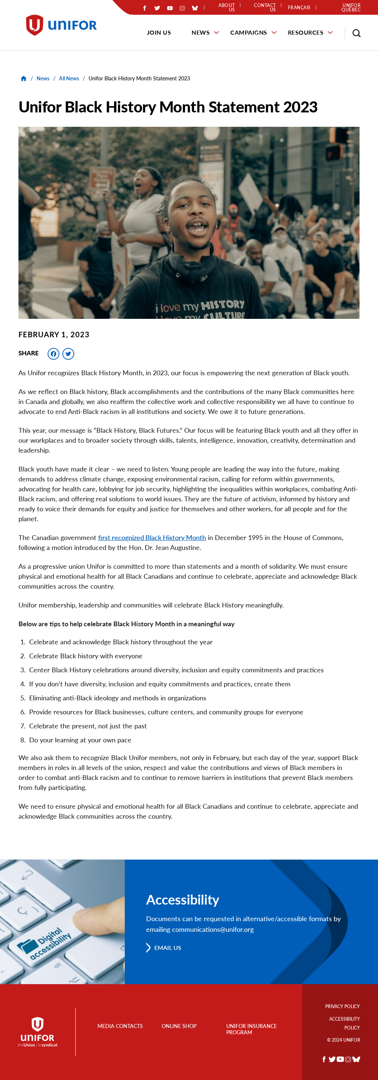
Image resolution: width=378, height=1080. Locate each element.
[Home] (64, 25)
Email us (167, 947)
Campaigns (248, 32)
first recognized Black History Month (152, 537)
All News (69, 78)
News (201, 32)
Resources (306, 32)
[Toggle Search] (353, 33)
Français (299, 8)
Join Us (159, 32)
